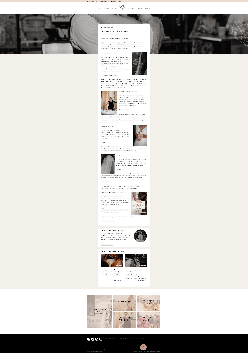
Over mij (106, 8)
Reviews (114, 8)
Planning (119, 265)
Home (99, 8)
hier (108, 210)
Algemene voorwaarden (138, 351)
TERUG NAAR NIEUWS (108, 27)
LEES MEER (105, 326)
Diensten (140, 8)
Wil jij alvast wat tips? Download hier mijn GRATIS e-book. (104, 1)
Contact (147, 8)
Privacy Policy (146, 351)
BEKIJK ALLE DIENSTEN (153, 293)
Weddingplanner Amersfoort (155, 351)
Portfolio (130, 8)
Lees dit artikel (117, 280)
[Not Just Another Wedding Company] (122, 11)
